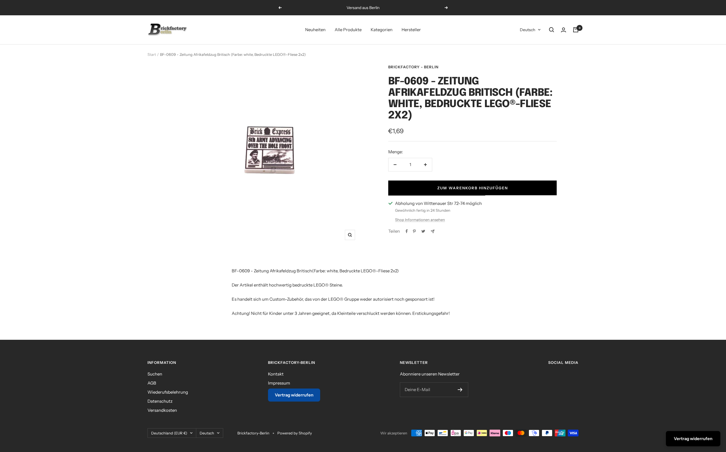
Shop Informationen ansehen (420, 219)
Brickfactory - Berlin (413, 67)
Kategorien (381, 29)
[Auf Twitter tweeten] (423, 231)
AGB (151, 383)
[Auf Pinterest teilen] (414, 231)
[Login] (563, 29)
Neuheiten (315, 29)
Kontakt (276, 374)
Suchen (154, 374)
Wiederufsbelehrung (167, 392)
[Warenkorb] (576, 29)
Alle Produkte (348, 29)
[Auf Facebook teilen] (407, 231)
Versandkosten (162, 410)
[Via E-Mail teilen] (432, 231)
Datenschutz (159, 401)
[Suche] (551, 29)
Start (151, 54)
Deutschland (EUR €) (169, 433)
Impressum (279, 383)
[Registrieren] (460, 390)
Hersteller (411, 29)
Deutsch (527, 29)
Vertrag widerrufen (294, 395)
